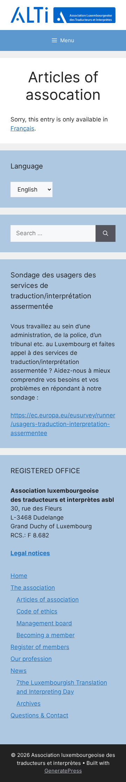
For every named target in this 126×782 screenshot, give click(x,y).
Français (22, 128)
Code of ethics (36, 611)
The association (32, 587)
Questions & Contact (39, 715)
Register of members (39, 646)
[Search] (105, 233)
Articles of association (47, 599)
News (18, 670)
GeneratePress (63, 770)
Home (18, 575)
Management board (44, 623)
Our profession (31, 658)
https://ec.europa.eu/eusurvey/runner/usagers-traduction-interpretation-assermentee (62, 424)
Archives (28, 703)
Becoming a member (45, 635)
